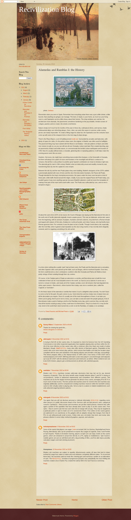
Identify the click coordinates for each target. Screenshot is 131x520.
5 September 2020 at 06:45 (63, 324)
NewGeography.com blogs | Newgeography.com (25, 190)
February (26, 96)
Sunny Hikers (48, 324)
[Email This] (82, 312)
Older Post (107, 500)
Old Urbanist (24, 199)
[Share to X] (86, 312)
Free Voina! (26, 128)
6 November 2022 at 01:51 (60, 339)
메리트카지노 (56, 458)
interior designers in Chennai (52, 329)
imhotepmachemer (50, 426)
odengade (46, 397)
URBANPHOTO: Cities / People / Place (25, 243)
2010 (23, 140)
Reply (45, 332)
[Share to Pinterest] (90, 312)
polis (21, 214)
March (25, 93)
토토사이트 (95, 400)
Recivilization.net (24, 66)
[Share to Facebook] (88, 312)
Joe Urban (23, 182)
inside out (75, 139)
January (26, 100)
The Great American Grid (24, 220)
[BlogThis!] (84, 312)
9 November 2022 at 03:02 (66, 426)
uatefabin (46, 370)
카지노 (55, 373)
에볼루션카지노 (61, 348)
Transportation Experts (24, 235)
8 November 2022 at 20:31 (60, 397)
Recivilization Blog (47, 9)
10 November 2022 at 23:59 (62, 449)
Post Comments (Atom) (54, 504)
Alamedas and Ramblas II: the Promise (27, 113)
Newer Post (42, 500)
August (25, 90)
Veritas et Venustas (22, 252)
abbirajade (47, 339)
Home (75, 500)
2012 (23, 87)
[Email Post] (78, 311)
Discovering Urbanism (23, 175)
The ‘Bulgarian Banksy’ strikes (27, 133)
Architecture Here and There (24, 153)
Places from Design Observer (23, 206)
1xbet (74, 429)
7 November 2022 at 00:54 (59, 370)
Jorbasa (50, 110)
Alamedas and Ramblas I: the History (27, 122)
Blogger (75, 516)
